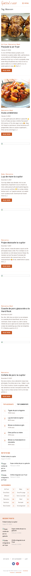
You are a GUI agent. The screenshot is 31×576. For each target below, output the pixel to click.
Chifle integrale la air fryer (18, 475)
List (26, 559)
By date (6, 559)
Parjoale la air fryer (10, 47)
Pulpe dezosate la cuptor (13, 242)
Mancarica (12, 44)
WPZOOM (18, 572)
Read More (7, 70)
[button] (25, 3)
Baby (3, 174)
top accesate (8, 404)
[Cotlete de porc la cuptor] (15, 342)
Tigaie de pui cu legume (16, 410)
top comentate (22, 404)
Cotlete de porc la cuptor (13, 375)
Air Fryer (4, 44)
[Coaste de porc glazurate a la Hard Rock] (15, 276)
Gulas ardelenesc (9, 113)
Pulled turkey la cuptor (8, 456)
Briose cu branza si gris (16, 425)
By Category (17, 559)
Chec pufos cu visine (15, 433)
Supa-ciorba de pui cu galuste (20, 463)
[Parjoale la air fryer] (15, 14)
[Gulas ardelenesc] (15, 80)
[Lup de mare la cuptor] (15, 144)
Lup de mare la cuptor (12, 176)
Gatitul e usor (9, 3)
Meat (18, 44)
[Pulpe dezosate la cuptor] (15, 210)
